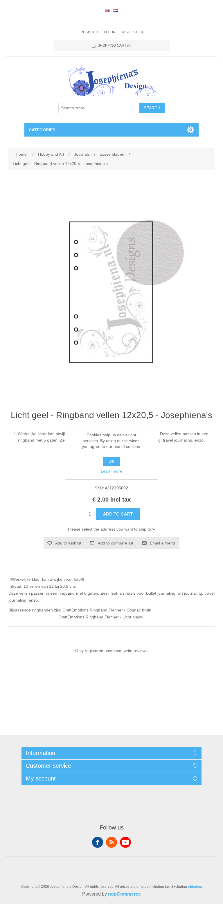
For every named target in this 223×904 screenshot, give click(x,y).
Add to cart (118, 513)
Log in (110, 32)
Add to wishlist (68, 543)
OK (111, 461)
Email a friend (162, 543)
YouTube (125, 842)
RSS (111, 842)
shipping (195, 887)
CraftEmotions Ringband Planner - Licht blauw (100, 617)
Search (152, 108)
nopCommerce (124, 894)
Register (89, 32)
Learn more (111, 471)
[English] (107, 10)
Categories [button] (42, 130)
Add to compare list (115, 543)
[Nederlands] (115, 10)
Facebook (97, 842)
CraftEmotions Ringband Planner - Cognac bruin (106, 610)
